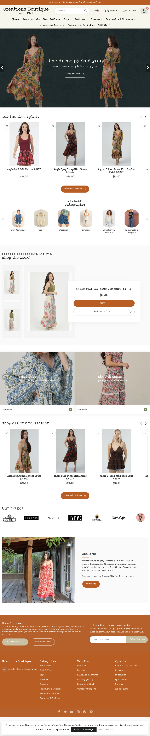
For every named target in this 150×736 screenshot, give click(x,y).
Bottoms (80, 19)
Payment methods (86, 684)
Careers (81, 670)
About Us (81, 666)
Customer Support (86, 689)
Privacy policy (85, 680)
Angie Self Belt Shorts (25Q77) (24, 170)
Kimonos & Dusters (52, 25)
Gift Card (104, 25)
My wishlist (121, 680)
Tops (66, 19)
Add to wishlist (102, 312)
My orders (120, 670)
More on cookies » (106, 730)
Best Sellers (51, 19)
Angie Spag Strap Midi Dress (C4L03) (70, 171)
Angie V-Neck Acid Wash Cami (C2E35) (116, 477)
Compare (119, 684)
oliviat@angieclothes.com (22, 669)
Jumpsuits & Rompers (119, 19)
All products (121, 689)
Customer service (15, 642)
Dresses (95, 19)
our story (91, 584)
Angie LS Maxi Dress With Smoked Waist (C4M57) (116, 171)
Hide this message (83, 730)
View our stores (43, 642)
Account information (126, 666)
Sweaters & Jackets (80, 25)
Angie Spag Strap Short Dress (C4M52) (24, 477)
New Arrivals (31, 19)
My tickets (120, 675)
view (102, 303)
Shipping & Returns (87, 675)
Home (15, 19)
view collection (73, 189)
